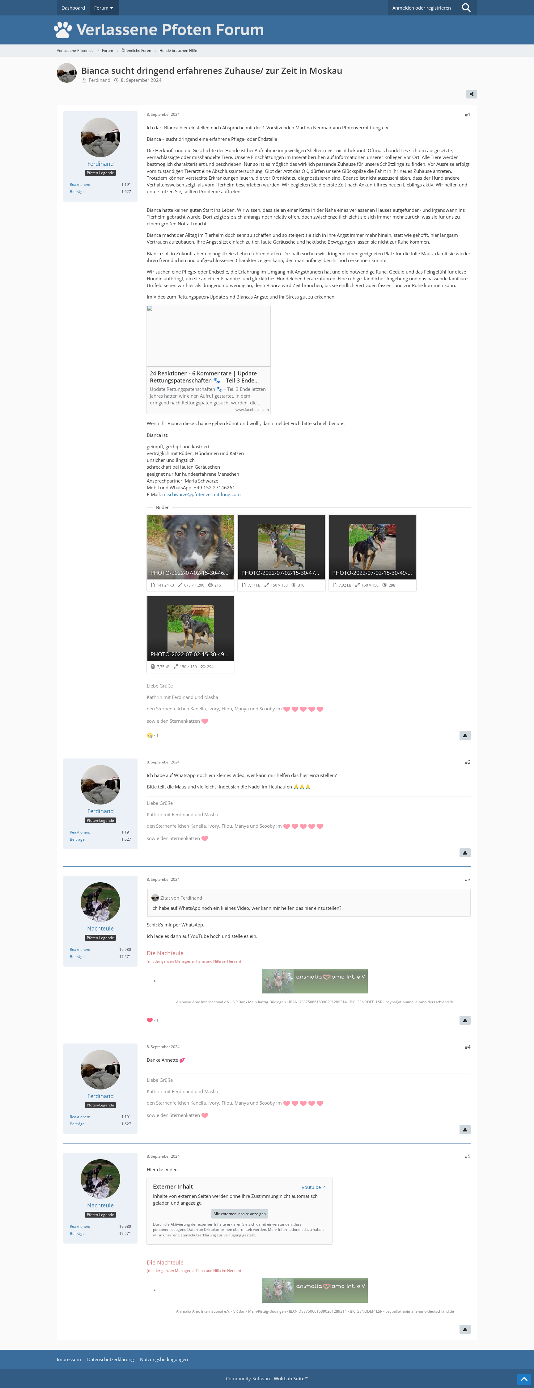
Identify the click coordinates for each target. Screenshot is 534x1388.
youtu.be (311, 1187)
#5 (468, 1156)
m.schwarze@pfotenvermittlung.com (201, 494)
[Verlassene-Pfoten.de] (267, 30)
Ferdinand (99, 80)
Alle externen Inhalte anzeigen (240, 1213)
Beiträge (77, 191)
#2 (468, 762)
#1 (468, 114)
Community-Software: (267, 1378)
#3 (468, 879)
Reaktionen (79, 184)
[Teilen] (471, 94)
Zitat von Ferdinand (181, 898)
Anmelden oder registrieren (421, 8)
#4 (468, 1047)
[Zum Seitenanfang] (524, 1379)
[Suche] (466, 7)
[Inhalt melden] (465, 735)
